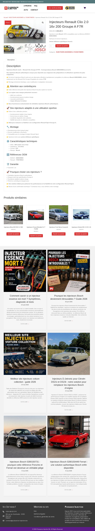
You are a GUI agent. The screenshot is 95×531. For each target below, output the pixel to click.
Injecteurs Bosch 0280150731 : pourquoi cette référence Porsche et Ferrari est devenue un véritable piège (24, 464)
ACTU (26, 10)
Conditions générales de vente (44, 517)
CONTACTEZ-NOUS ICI (37, 1)
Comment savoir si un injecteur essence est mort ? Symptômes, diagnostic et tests (25, 298)
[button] (42, 22)
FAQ (35, 6)
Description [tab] (11, 59)
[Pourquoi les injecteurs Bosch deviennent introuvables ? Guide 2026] (69, 270)
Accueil (6, 17)
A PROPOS (27, 6)
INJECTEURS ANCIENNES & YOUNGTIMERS (21, 17)
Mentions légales (39, 514)
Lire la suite (25, 323)
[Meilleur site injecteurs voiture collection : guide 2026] (25, 353)
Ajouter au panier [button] (13, 234)
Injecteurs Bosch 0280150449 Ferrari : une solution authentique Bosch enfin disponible (68, 464)
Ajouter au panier (62, 46)
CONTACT (34, 10)
